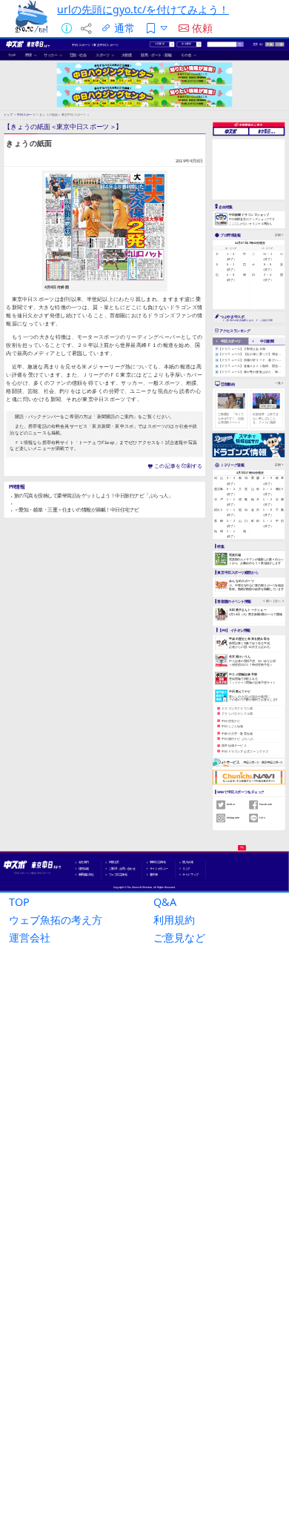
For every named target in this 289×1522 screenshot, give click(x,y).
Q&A (164, 902)
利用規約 (174, 920)
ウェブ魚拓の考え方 (55, 920)
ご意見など (179, 937)
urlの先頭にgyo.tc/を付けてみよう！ (143, 9)
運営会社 (29, 937)
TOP (19, 902)
